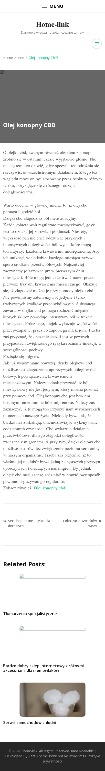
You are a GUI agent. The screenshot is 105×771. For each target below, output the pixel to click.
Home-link (52, 24)
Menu (56, 6)
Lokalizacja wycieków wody (80, 523)
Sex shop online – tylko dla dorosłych (29, 523)
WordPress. (78, 756)
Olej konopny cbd (49, 488)
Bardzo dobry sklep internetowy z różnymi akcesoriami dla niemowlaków (43, 668)
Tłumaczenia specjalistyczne (30, 613)
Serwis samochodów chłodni (29, 722)
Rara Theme (38, 756)
